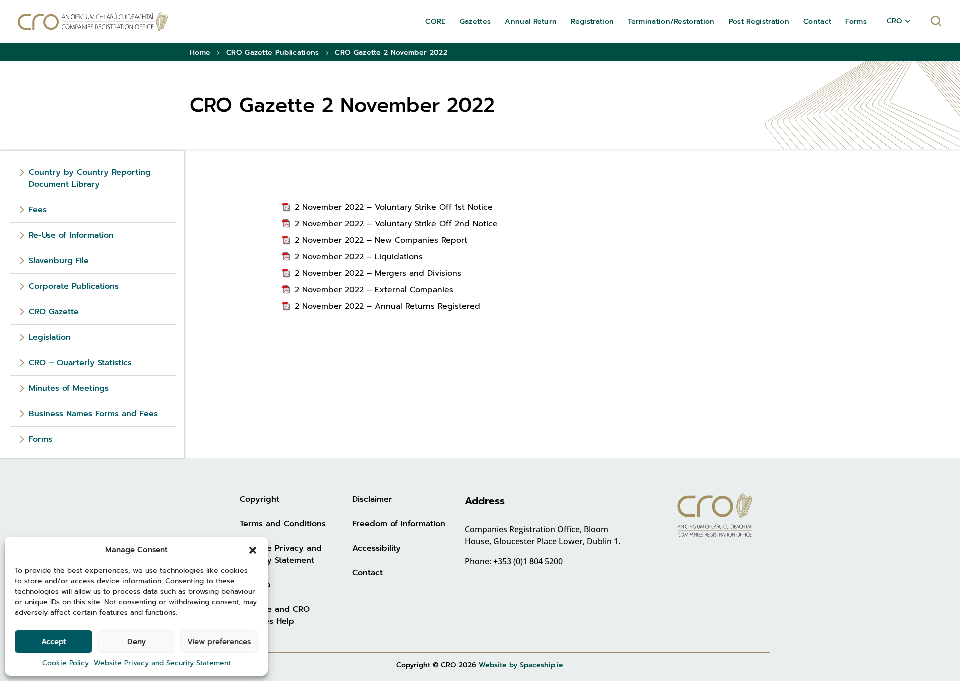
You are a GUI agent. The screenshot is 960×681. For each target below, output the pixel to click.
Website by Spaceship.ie (521, 665)
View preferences (219, 642)
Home (200, 53)
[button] (253, 550)
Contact (367, 573)
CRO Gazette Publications (273, 53)
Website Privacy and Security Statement (162, 663)
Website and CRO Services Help (275, 616)
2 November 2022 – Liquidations (359, 257)
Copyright (260, 500)
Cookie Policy (65, 663)
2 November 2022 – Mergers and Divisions (378, 274)
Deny (137, 642)
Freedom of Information (399, 524)
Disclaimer (372, 500)
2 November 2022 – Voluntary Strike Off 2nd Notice (396, 224)
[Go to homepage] (93, 21)
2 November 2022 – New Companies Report (381, 240)
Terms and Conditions (283, 524)
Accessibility (376, 548)
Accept (54, 642)
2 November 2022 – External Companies (374, 290)
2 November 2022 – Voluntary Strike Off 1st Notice (394, 208)
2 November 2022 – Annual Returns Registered (387, 306)
